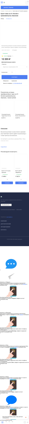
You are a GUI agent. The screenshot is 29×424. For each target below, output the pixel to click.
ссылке (24, 284)
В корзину (7, 182)
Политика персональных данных (8, 209)
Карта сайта (19, 209)
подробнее (4, 147)
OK (25, 417)
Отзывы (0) (9, 18)
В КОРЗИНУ (14, 77)
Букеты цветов (8, 11)
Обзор (2, 18)
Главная (2, 11)
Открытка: (4, 64)
